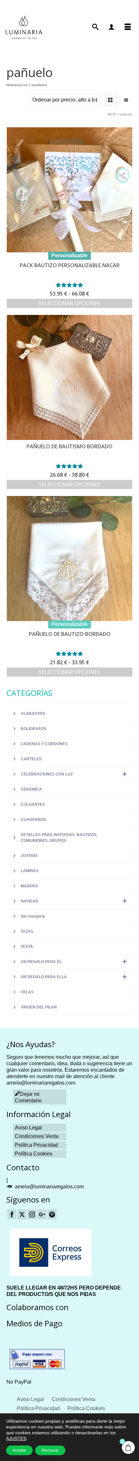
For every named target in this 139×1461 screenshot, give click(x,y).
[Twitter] (22, 1214)
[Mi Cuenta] (111, 27)
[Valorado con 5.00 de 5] (69, 466)
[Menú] (128, 27)
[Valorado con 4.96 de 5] (69, 284)
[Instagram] (32, 1214)
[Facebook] (11, 1214)
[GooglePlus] (42, 1214)
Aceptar (19, 1450)
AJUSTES (16, 1438)
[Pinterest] (52, 1214)
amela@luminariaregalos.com (49, 1186)
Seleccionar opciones (69, 303)
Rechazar (50, 1450)
